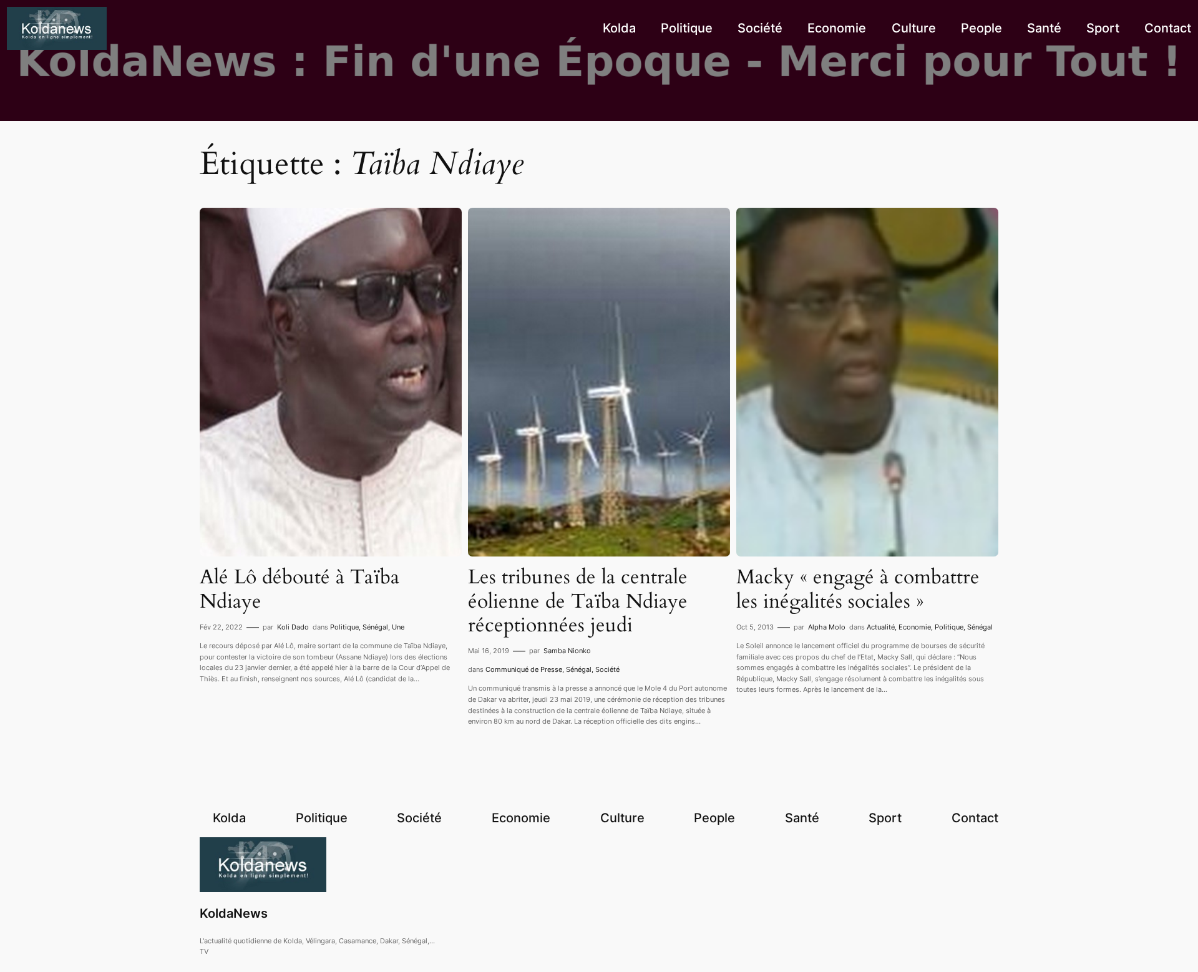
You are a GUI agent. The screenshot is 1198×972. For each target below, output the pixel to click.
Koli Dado (293, 627)
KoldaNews (234, 913)
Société (607, 669)
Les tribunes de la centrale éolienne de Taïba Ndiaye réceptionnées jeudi (578, 601)
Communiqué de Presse (523, 669)
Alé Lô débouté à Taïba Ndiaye (299, 589)
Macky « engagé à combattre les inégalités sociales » (858, 589)
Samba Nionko (567, 650)
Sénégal (375, 627)
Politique (344, 627)
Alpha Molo (826, 627)
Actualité (881, 627)
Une (398, 627)
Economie (914, 627)
